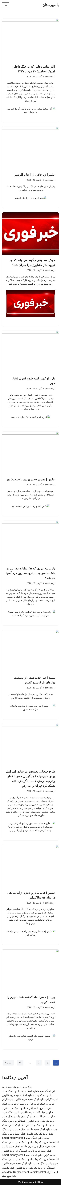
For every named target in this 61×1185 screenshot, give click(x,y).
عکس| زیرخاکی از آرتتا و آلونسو (35, 174)
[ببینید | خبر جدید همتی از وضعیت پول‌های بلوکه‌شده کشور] (30, 651)
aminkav (49, 77)
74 (20, 1062)
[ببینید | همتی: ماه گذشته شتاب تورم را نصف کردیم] (30, 970)
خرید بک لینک (47, 1103)
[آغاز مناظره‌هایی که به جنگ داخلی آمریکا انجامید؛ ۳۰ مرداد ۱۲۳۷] (30, 40)
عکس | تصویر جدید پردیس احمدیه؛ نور (30, 479)
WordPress (23, 1182)
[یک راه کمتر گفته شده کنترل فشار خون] (30, 352)
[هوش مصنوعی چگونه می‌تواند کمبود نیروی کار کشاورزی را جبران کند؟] (30, 233)
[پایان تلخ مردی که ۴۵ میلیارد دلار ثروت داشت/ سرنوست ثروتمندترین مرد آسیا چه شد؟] (30, 542)
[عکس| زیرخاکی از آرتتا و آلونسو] (30, 148)
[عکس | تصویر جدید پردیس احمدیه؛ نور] (30, 453)
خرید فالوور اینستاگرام (14, 1099)
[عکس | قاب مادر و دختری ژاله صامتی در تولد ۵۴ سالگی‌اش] (30, 866)
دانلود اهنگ (14, 1112)
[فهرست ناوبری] (5, 4)
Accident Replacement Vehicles (21, 1172)
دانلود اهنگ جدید (48, 1091)
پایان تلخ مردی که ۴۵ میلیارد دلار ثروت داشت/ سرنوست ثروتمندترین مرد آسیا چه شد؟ (30, 573)
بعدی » (8, 1062)
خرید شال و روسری (28, 1103)
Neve (40, 1182)
